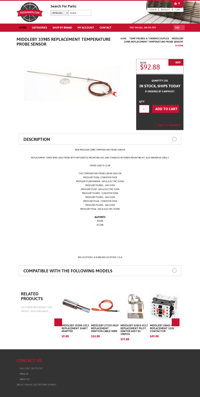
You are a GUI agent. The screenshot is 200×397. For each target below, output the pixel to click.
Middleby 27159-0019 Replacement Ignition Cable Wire (104, 328)
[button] (161, 138)
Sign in (152, 10)
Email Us (23, 374)
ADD (178, 62)
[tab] (100, 139)
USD (177, 27)
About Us (24, 379)
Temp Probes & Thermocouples (149, 38)
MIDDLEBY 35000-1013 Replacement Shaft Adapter (75, 328)
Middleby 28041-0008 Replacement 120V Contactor (163, 328)
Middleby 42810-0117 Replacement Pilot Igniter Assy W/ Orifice (134, 330)
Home (123, 38)
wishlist (165, 10)
